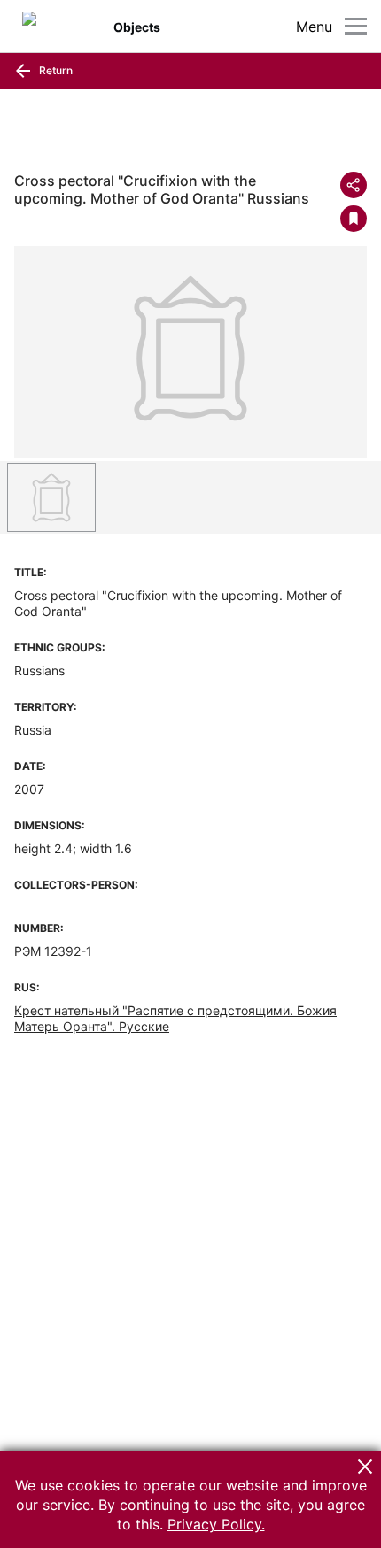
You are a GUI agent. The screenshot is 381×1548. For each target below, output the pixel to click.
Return (54, 70)
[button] (365, 1466)
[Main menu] (356, 26)
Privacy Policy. (216, 1524)
